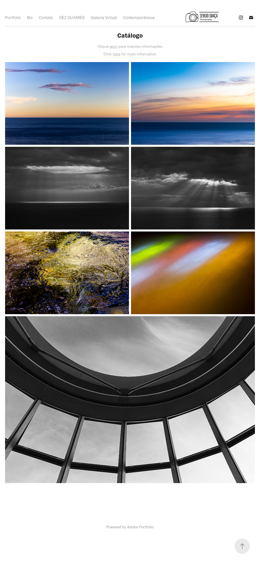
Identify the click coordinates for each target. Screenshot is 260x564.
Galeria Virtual (104, 17)
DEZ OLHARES (72, 17)
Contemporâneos (139, 17)
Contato (46, 17)
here (116, 54)
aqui (113, 46)
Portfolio (13, 17)
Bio (30, 17)
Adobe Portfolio (140, 527)
